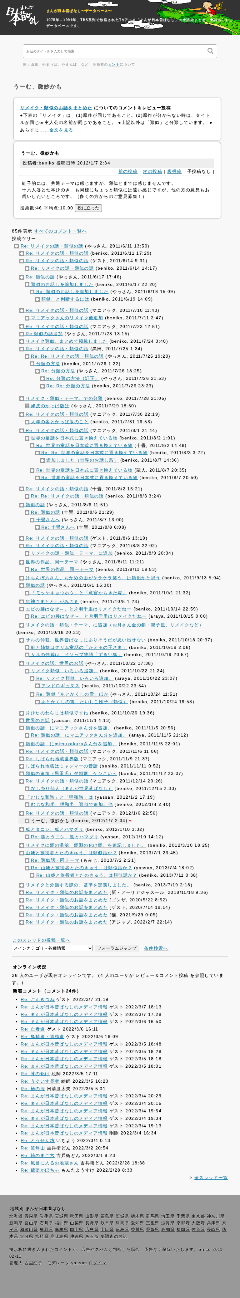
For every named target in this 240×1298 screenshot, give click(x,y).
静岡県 (122, 1223)
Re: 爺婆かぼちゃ (40, 1170)
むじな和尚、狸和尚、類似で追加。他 (71, 804)
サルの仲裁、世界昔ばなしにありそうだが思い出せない (85, 639)
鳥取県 (46, 1229)
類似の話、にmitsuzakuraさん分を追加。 (70, 743)
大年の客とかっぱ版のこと (59, 421)
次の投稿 (152, 171)
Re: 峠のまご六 (38, 1155)
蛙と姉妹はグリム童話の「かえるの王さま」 (78, 647)
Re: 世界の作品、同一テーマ (61, 569)
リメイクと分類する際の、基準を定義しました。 (78, 884)
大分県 (26, 1236)
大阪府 (198, 1223)
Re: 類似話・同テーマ (54, 860)
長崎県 (213, 1229)
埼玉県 (168, 1216)
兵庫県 (213, 1223)
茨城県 (122, 1216)
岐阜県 (107, 1223)
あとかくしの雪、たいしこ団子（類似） (84, 701)
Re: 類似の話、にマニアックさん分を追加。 (78, 734)
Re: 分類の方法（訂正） (72, 378)
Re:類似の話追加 (43, 333)
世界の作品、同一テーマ (51, 561)
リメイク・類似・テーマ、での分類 (63, 398)
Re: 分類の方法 (57, 370)
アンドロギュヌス (60, 685)
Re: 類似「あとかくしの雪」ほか (71, 694)
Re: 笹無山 (33, 1147)
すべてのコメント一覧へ (60, 230)
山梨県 (76, 1223)
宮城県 (61, 1216)
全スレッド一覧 (211, 1177)
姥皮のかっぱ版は (49, 405)
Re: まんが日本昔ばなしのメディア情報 (64, 1006)
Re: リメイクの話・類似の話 (51, 245)
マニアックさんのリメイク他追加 (66, 317)
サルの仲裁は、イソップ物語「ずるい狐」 (75, 654)
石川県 (46, 1223)
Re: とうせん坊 (38, 1140)
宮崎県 (42, 1236)
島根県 (61, 1229)
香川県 (137, 1229)
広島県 (92, 1229)
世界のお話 (37, 720)
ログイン (98, 1263)
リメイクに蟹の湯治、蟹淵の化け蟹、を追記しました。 (85, 845)
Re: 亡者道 (33, 1028)
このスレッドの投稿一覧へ (41, 940)
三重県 (152, 1223)
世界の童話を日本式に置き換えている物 (73, 437)
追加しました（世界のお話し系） (81, 460)
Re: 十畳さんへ (57, 527)
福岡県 (183, 1229)
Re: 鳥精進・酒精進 (42, 1036)
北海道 (16, 1216)
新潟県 (16, 1223)
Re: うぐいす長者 (40, 1081)
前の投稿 (128, 171)
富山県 (31, 1223)
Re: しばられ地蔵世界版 (51, 758)
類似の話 (34, 504)
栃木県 (137, 1216)
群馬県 (152, 1216)
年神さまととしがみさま (51, 601)
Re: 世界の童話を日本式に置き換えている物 (83, 445)
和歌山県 (29, 1229)
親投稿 (174, 171)
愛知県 (137, 1223)
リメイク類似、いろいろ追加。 (63, 670)
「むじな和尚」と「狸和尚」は (58, 797)
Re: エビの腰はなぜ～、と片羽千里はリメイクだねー (88, 616)
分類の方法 (47, 363)
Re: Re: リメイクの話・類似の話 (66, 356)
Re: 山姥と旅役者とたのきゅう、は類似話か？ (80, 867)
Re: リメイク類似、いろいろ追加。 (73, 678)
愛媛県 (153, 1229)
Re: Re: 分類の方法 (67, 385)
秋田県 (76, 1216)
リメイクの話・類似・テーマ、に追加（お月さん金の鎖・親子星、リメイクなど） (114, 624)
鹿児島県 (59, 1236)
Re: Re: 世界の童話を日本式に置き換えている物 (94, 452)
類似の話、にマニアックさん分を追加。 (68, 727)
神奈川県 (216, 1216)
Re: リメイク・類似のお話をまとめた (66, 892)
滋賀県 (168, 1223)
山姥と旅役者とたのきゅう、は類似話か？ (70, 852)
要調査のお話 (114, 1236)
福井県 (61, 1223)
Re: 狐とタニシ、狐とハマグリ (64, 836)
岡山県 (76, 1229)
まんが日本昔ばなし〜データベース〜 (79, 10)
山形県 (92, 1216)
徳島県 (122, 1229)
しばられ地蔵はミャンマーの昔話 (61, 765)
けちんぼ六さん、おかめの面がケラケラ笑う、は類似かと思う (92, 577)
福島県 (107, 1216)
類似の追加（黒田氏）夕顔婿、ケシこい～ (70, 773)
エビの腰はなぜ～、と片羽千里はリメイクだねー (78, 608)
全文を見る (61, 129)
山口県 (107, 1229)
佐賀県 (198, 1229)
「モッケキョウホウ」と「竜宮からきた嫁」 (78, 592)
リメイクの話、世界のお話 (53, 663)
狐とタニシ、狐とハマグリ (53, 829)
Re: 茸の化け (35, 1073)
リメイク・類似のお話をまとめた (56, 107)
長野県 (92, 1223)
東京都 (198, 1216)
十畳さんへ (47, 519)
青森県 (31, 1216)
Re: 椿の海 (33, 1088)
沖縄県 (76, 1236)
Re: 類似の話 (39, 276)
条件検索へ (156, 948)
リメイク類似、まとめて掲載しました (66, 341)
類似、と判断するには (64, 298)
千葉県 (183, 1216)
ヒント (114, 64)
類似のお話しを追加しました (61, 284)
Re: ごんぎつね (38, 999)
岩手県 (46, 1216)
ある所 (92, 1236)
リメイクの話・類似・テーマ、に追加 (71, 553)
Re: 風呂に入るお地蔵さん (50, 1162)
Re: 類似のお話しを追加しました (71, 291)
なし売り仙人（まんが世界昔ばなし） (71, 788)
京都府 (183, 1223)
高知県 (168, 1229)
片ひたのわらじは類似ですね (56, 712)
